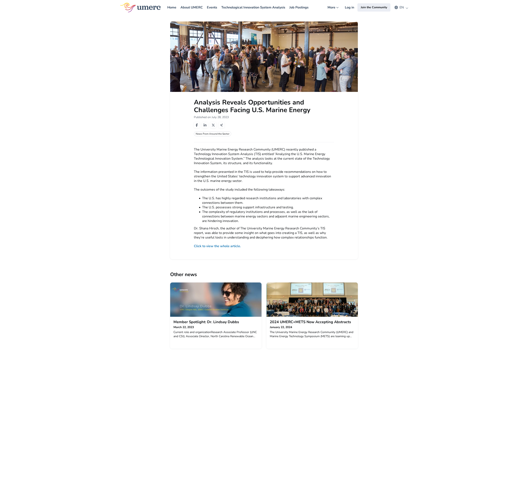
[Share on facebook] (197, 125)
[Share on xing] (221, 125)
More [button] (334, 10)
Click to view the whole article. (218, 246)
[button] (399, 7)
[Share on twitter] (213, 125)
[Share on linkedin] (205, 125)
